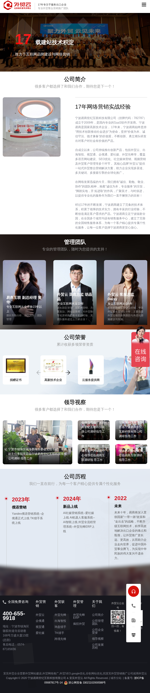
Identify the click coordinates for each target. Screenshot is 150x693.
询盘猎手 (60, 626)
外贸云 (40, 614)
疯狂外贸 (79, 623)
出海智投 (60, 620)
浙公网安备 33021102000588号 (87, 682)
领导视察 (98, 638)
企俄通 (40, 620)
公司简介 (98, 614)
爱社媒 (40, 632)
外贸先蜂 (60, 614)
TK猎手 (59, 632)
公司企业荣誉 (98, 631)
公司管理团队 (98, 622)
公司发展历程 (98, 646)
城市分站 (115, 677)
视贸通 (40, 626)
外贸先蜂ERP (79, 616)
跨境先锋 (60, 638)
